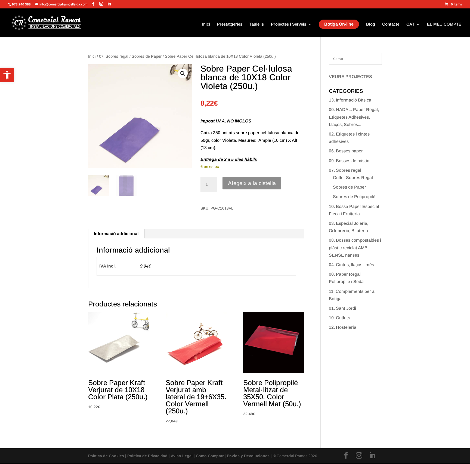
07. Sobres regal (113, 56)
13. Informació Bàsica (350, 100)
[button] (7, 75)
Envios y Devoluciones (248, 456)
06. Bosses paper (346, 151)
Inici (206, 24)
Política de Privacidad (147, 456)
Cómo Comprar (210, 456)
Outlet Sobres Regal (353, 177)
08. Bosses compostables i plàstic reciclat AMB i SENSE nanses (355, 247)
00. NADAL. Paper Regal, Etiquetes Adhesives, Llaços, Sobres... (354, 117)
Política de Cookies (106, 456)
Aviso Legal (182, 456)
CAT (410, 24)
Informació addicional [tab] (116, 233)
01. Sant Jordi (342, 308)
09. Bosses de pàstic (349, 160)
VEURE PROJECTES (350, 76)
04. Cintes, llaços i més (351, 264)
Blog (370, 24)
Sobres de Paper (147, 56)
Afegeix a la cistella (252, 183)
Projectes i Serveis (288, 24)
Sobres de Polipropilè (354, 196)
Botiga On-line (339, 24)
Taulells (256, 24)
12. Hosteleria (342, 327)
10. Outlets (339, 317)
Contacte (390, 24)
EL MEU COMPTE (444, 24)
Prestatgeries (229, 24)
